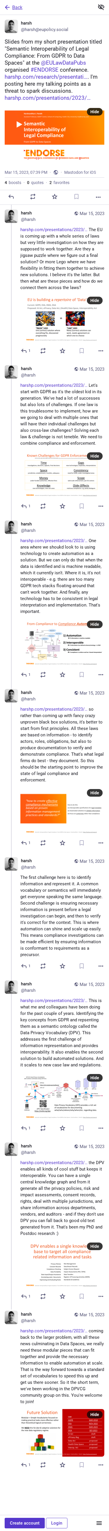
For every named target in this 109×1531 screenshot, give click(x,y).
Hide (94, 111)
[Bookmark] (76, 196)
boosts (13, 182)
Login (56, 1523)
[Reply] (11, 196)
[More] (98, 197)
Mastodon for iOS (80, 172)
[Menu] (99, 1523)
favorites (59, 182)
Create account (25, 1523)
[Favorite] (54, 196)
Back (17, 7)
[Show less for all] (101, 7)
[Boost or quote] (32, 196)
